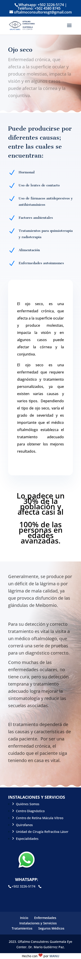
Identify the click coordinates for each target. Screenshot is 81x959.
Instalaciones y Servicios (38, 923)
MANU (54, 956)
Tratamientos (22, 928)
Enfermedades (45, 918)
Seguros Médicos (51, 928)
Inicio (24, 918)
